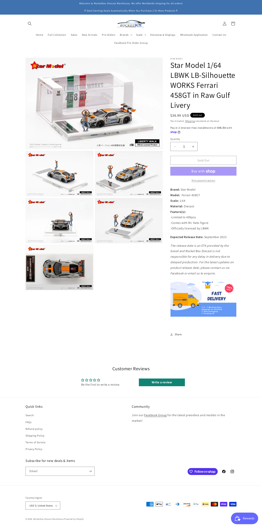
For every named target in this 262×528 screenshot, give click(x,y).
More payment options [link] (203, 180)
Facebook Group (155, 415)
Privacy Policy (34, 449)
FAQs (28, 422)
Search (30, 415)
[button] (30, 23)
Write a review (162, 382)
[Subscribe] (90, 471)
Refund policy (34, 429)
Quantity (175, 139)
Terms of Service (36, 442)
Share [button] (178, 334)
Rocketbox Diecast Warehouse (48, 519)
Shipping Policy (35, 435)
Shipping (190, 121)
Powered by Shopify (74, 519)
